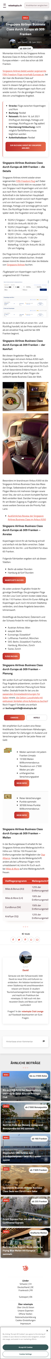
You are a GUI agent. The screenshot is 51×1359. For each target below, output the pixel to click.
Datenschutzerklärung (25, 1317)
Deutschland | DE (25, 1287)
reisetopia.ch (15, 5)
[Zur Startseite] (25, 1270)
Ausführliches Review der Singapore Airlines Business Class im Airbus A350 (27, 517)
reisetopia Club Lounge (32, 1011)
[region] (25, 1343)
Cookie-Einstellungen (26, 1320)
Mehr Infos (22, 783)
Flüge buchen (11, 656)
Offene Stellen (25, 1313)
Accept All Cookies (25, 1347)
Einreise (14, 717)
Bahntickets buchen (14, 580)
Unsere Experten (25, 1310)
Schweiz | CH (26, 1283)
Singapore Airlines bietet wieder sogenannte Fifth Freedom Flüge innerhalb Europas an (24, 72)
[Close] (47, 1330)
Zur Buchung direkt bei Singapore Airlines (25, 146)
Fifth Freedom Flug (25, 181)
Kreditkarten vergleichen (36, 5)
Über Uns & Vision (25, 1307)
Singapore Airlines (16, 264)
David (24, 42)
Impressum (25, 1323)
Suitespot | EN (25, 1296)
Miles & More (12, 869)
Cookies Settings (25, 1354)
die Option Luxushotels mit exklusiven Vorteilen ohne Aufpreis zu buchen (25, 699)
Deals (25, 17)
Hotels (36, 717)
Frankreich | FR (26, 1290)
